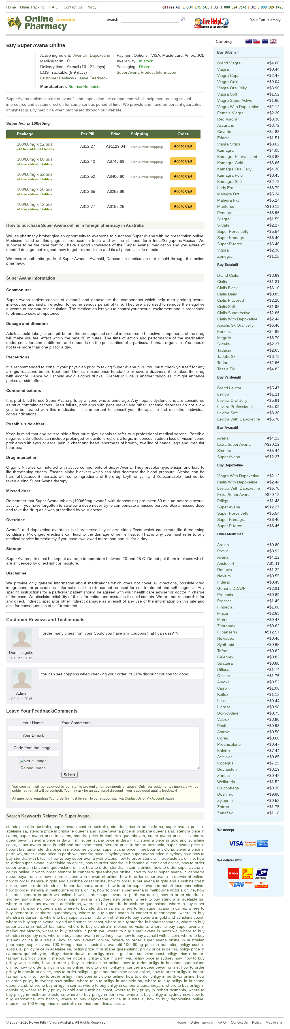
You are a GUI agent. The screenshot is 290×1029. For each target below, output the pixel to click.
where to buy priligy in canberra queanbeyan (123, 985)
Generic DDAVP (231, 588)
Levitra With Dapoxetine (238, 419)
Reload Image (33, 768)
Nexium (224, 576)
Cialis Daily (227, 294)
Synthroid (225, 644)
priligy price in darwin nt (69, 953)
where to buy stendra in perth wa (73, 931)
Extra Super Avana (234, 444)
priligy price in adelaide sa (47, 949)
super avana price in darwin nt (109, 840)
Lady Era (225, 187)
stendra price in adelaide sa (137, 826)
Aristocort (225, 563)
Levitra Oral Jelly (232, 400)
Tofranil (223, 650)
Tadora (223, 362)
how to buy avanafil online (84, 940)
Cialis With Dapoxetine (237, 319)
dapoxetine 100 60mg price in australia (41, 1003)
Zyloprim (225, 800)
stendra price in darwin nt (55, 840)
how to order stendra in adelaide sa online (156, 858)
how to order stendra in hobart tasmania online (63, 885)
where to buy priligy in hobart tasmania (150, 990)
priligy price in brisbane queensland (106, 949)
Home (11, 7)
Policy (91, 7)
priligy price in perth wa (109, 958)
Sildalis (223, 225)
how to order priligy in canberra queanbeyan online (132, 967)
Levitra (223, 394)
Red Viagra (227, 119)
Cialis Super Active (233, 312)
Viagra (223, 69)
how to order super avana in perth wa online (116, 894)
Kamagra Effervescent (237, 156)
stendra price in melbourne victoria (69, 849)
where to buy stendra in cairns (91, 908)
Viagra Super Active (234, 100)
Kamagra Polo (230, 175)
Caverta (224, 131)
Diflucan (224, 669)
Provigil (223, 551)
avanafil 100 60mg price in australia (142, 944)
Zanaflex (225, 813)
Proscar (224, 601)
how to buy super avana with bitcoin (83, 858)
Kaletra (223, 750)
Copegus (225, 763)
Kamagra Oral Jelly (234, 169)
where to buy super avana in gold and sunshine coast (54, 922)
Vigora (223, 250)
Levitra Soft (227, 413)
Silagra (223, 219)
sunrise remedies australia (101, 1003)
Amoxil (223, 682)
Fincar (223, 613)
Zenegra (225, 256)
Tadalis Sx (226, 356)
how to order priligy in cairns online (51, 967)
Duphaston (227, 769)
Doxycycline (227, 713)
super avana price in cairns (45, 835)
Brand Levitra (229, 388)
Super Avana (228, 457)
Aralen (223, 544)
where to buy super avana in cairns (153, 908)
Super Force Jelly (233, 231)
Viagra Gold (227, 81)
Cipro (222, 688)
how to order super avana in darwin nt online (161, 876)
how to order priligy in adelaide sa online (81, 962)
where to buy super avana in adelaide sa (43, 903)
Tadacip (224, 350)
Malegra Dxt (228, 194)
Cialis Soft (226, 306)
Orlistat (223, 675)
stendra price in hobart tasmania (134, 844)
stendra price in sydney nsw (104, 853)
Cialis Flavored (230, 300)
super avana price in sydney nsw (161, 853)
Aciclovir (224, 757)
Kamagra (225, 150)
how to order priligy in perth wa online (160, 976)
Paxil (221, 725)
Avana (223, 438)
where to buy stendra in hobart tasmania (142, 922)
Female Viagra (230, 113)
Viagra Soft (227, 94)
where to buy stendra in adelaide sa (169, 899)
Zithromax (226, 626)
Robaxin (224, 569)
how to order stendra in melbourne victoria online (50, 890)
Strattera (225, 663)
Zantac (223, 775)
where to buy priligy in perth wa (96, 994)
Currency (224, 41)
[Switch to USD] (256, 41)
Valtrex (223, 719)
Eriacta (223, 138)
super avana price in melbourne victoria (138, 849)
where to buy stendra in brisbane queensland (125, 903)
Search (112, 19)
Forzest (224, 331)
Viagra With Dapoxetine (238, 106)
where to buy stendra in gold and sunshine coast (159, 917)
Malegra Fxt (228, 200)
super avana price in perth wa (51, 853)
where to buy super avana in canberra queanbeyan (128, 912)
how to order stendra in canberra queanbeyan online (81, 872)
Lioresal (224, 707)
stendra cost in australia (28, 826)
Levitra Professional (235, 406)
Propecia (225, 594)
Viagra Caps (228, 75)
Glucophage (228, 788)
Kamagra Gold (230, 162)
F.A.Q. (54, 7)
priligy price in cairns (158, 949)
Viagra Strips (228, 144)
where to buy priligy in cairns (55, 985)
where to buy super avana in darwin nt (78, 917)
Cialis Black (227, 288)
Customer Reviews (57, 78)
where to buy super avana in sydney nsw (84, 935)
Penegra (225, 212)
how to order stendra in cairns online (119, 867)
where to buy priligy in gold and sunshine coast (68, 990)
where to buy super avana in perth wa (142, 931)
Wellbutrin (226, 781)
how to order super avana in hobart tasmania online (155, 885)
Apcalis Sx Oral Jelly (235, 325)
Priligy (222, 500)
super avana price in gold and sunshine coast (60, 844)
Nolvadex (225, 638)
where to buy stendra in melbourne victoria (108, 926)
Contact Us (73, 7)
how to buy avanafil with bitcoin (151, 935)
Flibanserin (227, 632)
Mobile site (274, 1022)
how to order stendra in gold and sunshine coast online (56, 881)
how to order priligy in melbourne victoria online (80, 976)
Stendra (224, 450)
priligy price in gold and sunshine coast (129, 953)
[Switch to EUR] (265, 41)
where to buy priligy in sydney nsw (158, 994)
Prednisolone (229, 744)
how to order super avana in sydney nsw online (88, 899)
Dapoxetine (100, 55)
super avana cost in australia (81, 826)
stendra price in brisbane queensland (62, 831)
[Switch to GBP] (273, 41)
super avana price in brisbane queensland (136, 831)
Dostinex (225, 794)
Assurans (225, 125)
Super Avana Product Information (146, 72)
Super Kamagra (231, 237)
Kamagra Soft (229, 181)
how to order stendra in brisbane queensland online (132, 863)
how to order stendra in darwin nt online (81, 876)
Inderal (223, 582)
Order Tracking (32, 7)
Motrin (223, 619)
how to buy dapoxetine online (175, 999)
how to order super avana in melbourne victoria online (146, 890)
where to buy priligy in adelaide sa (109, 981)
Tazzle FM (226, 369)
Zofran (223, 806)
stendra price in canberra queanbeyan (109, 835)
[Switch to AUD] (248, 41)
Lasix (222, 700)
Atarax (223, 732)
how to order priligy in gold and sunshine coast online (102, 971)
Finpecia (225, 607)
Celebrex (225, 657)
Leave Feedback (92, 78)
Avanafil (80, 55)
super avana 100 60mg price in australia (66, 944)
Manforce (225, 206)
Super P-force (229, 244)
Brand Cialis (228, 275)
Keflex (222, 694)
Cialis (222, 281)
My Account (155, 798)
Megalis (224, 337)
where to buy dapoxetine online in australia (102, 999)
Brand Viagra (229, 63)
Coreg (222, 738)
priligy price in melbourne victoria (55, 958)
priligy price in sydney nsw (158, 958)
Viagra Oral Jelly (232, 88)
